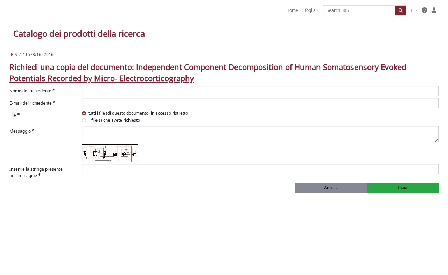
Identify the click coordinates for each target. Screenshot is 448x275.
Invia (402, 188)
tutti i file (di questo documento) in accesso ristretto (138, 113)
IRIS (13, 54)
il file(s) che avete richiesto (114, 120)
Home (292, 10)
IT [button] (412, 10)
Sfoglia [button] (309, 10)
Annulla (331, 188)
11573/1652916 (38, 54)
